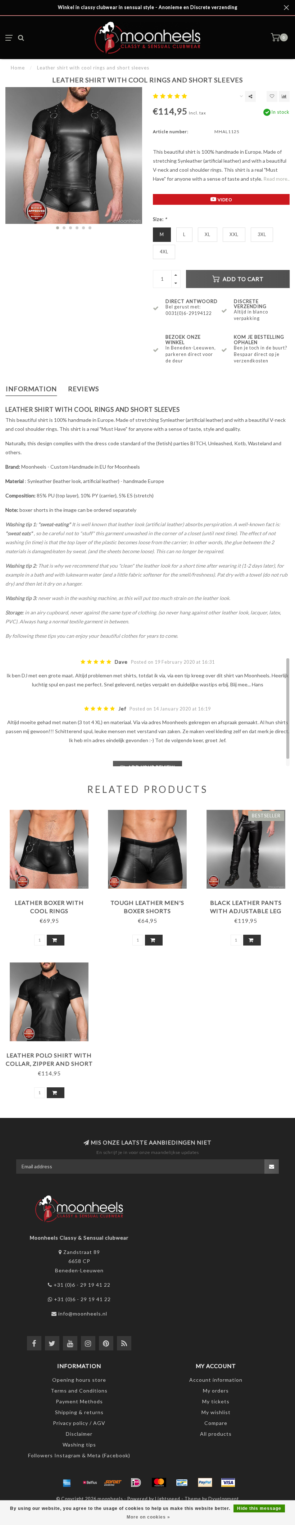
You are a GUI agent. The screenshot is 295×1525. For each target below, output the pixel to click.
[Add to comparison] (284, 96)
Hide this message (259, 1508)
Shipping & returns (79, 1412)
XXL (234, 234)
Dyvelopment (223, 1499)
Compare (215, 1423)
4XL (164, 251)
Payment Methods (79, 1401)
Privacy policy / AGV (79, 1423)
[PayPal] (205, 1482)
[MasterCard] (159, 1482)
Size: (160, 219)
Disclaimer (79, 1434)
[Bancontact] (182, 1482)
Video (224, 199)
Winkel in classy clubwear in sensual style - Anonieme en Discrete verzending (147, 7)
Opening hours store (79, 1380)
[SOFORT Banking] (113, 1482)
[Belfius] (90, 1482)
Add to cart (242, 279)
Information (31, 389)
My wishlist (216, 1412)
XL (207, 234)
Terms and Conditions (79, 1391)
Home (18, 68)
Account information (215, 1380)
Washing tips (79, 1444)
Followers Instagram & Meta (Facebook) (79, 1455)
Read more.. (276, 179)
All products (216, 1434)
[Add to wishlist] (272, 96)
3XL (262, 234)
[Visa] (228, 1482)
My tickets (216, 1401)
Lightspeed (167, 1499)
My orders (216, 1391)
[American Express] (67, 1482)
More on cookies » (148, 1517)
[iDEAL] (136, 1482)
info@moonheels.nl (82, 1313)
